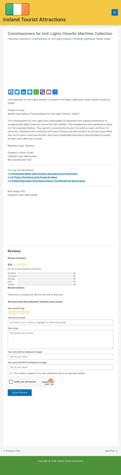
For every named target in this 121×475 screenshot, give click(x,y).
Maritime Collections (19, 39)
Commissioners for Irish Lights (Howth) (51, 39)
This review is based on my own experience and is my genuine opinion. (49, 373)
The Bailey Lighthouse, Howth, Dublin (91, 39)
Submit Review (19, 392)
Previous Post (11, 451)
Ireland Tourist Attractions (34, 19)
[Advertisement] (60, 65)
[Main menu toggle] (115, 12)
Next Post (111, 451)
